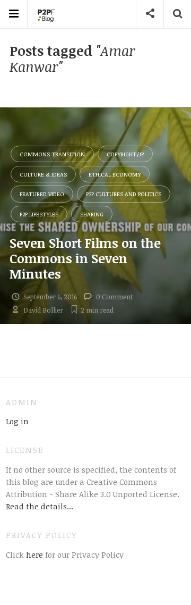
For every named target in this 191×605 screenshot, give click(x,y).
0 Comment (114, 296)
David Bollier (43, 310)
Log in (17, 421)
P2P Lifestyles (39, 214)
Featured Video (42, 194)
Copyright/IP (125, 154)
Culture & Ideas (43, 174)
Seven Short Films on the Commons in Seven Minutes (85, 258)
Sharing (91, 214)
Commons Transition (52, 154)
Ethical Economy (115, 174)
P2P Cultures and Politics (123, 194)
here (33, 554)
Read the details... (39, 506)
